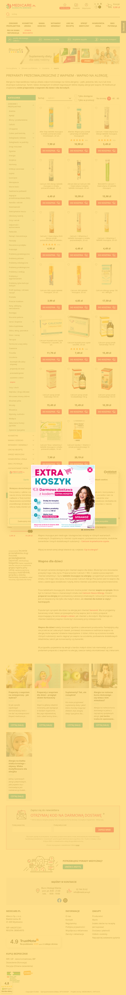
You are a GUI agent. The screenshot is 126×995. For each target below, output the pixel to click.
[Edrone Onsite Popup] (63, 497)
